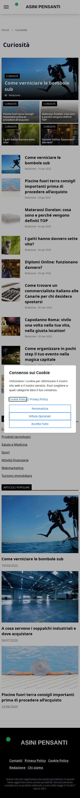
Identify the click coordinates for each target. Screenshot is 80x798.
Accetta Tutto (39, 424)
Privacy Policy (39, 399)
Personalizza (40, 408)
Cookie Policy (18, 399)
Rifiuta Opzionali (40, 416)
